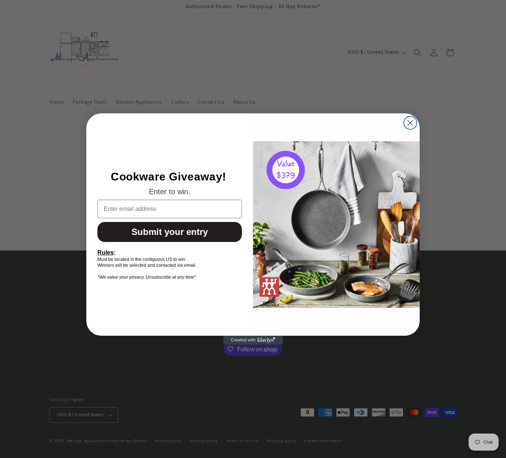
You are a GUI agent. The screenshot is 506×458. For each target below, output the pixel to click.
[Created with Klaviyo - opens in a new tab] (253, 340)
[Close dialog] (410, 122)
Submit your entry (170, 232)
